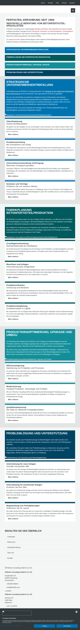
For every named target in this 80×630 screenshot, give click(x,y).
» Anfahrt (8, 591)
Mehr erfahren (13, 134)
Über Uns (10, 553)
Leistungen (11, 537)
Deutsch (72, 3)
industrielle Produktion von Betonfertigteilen (47, 31)
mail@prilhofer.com (13, 587)
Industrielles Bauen (14, 547)
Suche (43, 3)
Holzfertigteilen (68, 31)
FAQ (57, 3)
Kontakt (50, 3)
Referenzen (11, 542)
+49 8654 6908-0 (12, 584)
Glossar (64, 3)
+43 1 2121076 (11, 606)
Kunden (17, 39)
